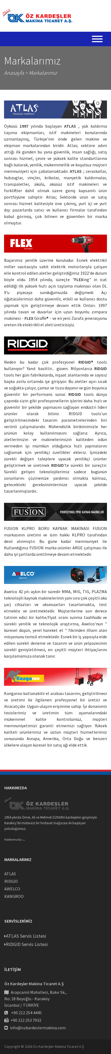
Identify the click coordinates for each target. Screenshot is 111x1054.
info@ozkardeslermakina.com (38, 1027)
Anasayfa (14, 72)
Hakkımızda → (14, 839)
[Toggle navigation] (97, 40)
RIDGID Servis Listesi (27, 944)
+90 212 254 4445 (26, 1012)
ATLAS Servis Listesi (26, 936)
